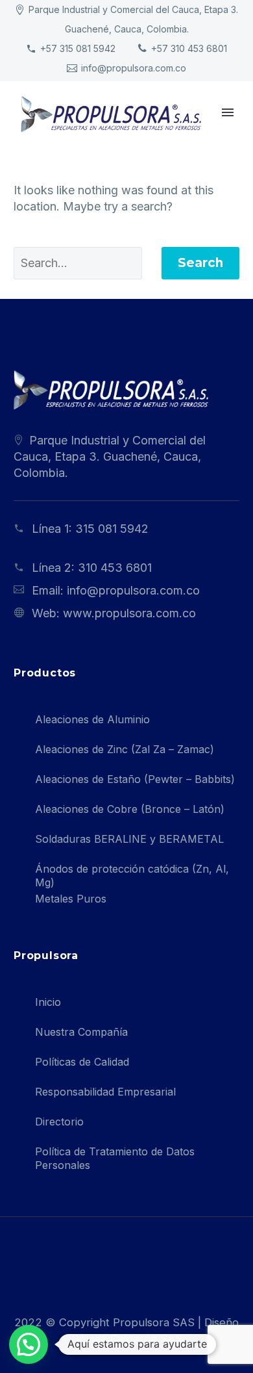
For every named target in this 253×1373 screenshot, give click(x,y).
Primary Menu (227, 112)
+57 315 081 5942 (77, 48)
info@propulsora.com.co (133, 67)
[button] (28, 1344)
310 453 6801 (115, 567)
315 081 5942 (112, 528)
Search (200, 262)
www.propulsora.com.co (129, 613)
